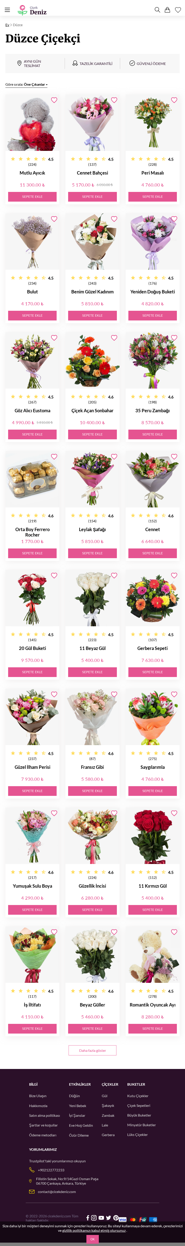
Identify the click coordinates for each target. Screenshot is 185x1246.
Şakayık (108, 1105)
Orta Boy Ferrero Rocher (32, 532)
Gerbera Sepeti (152, 648)
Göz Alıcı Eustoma (32, 410)
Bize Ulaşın (37, 1096)
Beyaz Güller (92, 1004)
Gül (104, 1096)
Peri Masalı (152, 172)
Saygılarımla (153, 767)
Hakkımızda (38, 1105)
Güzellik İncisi (92, 886)
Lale (105, 1125)
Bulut (32, 291)
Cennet (152, 529)
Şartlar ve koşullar (43, 1125)
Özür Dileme (79, 1135)
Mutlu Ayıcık (32, 172)
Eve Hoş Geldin (81, 1125)
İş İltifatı (32, 1004)
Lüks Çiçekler (137, 1134)
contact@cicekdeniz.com (57, 1191)
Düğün (74, 1096)
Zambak (108, 1115)
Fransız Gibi (92, 767)
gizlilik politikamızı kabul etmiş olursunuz (94, 1230)
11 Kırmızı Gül (153, 886)
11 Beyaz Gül (92, 648)
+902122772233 (51, 1170)
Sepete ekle (32, 196)
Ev (7, 25)
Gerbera (108, 1135)
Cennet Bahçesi (92, 172)
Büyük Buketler (139, 1115)
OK (92, 1239)
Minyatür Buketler (141, 1125)
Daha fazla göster (92, 1050)
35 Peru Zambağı (152, 410)
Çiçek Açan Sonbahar (92, 410)
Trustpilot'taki (40, 1161)
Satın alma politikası (44, 1115)
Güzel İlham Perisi (32, 767)
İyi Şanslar (77, 1115)
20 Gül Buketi (32, 648)
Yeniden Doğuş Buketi (152, 291)
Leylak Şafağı (92, 529)
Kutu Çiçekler (137, 1096)
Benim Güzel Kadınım (92, 291)
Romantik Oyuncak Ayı (153, 1004)
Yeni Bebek (77, 1105)
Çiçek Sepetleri (138, 1105)
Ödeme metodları (42, 1135)
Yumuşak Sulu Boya (32, 886)
